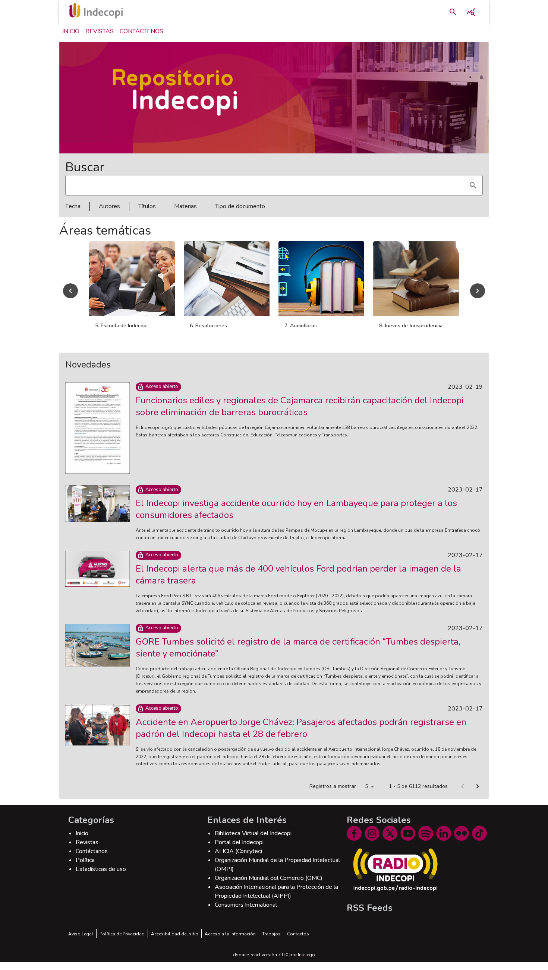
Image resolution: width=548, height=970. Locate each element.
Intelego (306, 963)
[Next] (477, 294)
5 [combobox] (366, 794)
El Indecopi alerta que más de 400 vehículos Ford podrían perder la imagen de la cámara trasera (298, 583)
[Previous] (70, 294)
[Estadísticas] (471, 12)
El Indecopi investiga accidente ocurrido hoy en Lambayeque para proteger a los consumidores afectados (296, 517)
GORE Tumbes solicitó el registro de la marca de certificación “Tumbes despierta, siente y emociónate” (298, 656)
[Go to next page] (477, 794)
